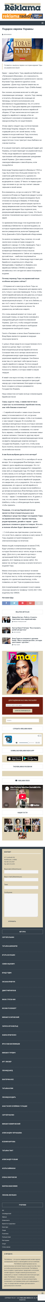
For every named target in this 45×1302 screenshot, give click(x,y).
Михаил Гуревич (9, 1053)
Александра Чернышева (12, 1133)
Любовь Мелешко (9, 1195)
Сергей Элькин (8, 937)
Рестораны (5, 1240)
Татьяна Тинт (7, 1150)
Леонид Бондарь (9, 1097)
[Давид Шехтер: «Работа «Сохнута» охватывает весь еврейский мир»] (6, 619)
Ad (3, 1210)
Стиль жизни (6, 1247)
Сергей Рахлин (8, 1115)
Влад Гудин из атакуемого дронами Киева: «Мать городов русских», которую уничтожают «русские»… (27, 640)
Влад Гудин (16, 644)
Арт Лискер (7, 1062)
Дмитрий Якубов (9, 990)
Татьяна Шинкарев (9, 946)
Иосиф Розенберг (9, 1008)
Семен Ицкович (8, 964)
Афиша (4, 1217)
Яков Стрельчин (8, 999)
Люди (4, 1230)
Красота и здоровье (8, 1223)
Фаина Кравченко (9, 1035)
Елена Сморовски (9, 1177)
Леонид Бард (7, 1070)
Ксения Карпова (8, 1141)
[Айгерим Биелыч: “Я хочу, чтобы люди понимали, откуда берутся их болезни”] (18, 822)
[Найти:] (22, 720)
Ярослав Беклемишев (11, 1044)
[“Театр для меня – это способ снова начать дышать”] (18, 828)
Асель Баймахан (8, 1168)
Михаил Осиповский (10, 1017)
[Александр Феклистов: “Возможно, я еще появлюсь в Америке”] (27, 828)
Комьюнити (6, 1220)
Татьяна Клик (7, 1088)
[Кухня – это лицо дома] (27, 822)
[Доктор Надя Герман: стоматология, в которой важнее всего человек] (36, 828)
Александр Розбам (10, 1159)
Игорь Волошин (8, 955)
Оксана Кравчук (8, 982)
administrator (8, 34)
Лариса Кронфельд (10, 1026)
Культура (5, 1227)
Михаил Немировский (19, 621)
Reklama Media (9, 1264)
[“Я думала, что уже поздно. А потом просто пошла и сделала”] (22, 836)
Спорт (4, 1244)
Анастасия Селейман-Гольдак (14, 1106)
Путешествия (6, 1237)
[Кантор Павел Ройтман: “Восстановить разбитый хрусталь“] (6, 630)
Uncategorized (6, 1213)
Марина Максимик (9, 1186)
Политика (5, 1233)
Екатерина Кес (8, 1079)
